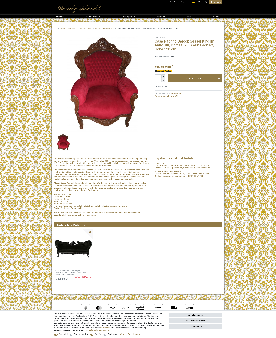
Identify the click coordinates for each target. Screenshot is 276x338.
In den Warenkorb (194, 78)
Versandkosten (93, 16)
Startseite (60, 16)
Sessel (62, 28)
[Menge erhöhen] (163, 76)
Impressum (105, 327)
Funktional (112, 334)
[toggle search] (199, 2)
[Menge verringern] (163, 80)
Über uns (160, 16)
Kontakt (216, 16)
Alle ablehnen (195, 326)
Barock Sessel (72, 28)
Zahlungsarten (128, 16)
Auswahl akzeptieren (195, 321)
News (188, 16)
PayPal (98, 334)
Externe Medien (81, 334)
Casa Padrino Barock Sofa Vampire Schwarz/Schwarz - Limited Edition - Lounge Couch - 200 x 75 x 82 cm (70, 272)
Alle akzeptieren (195, 315)
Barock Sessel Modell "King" (104, 28)
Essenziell (63, 334)
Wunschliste (162, 86)
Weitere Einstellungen (130, 334)
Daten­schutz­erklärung (99, 330)
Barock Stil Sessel (86, 28)
